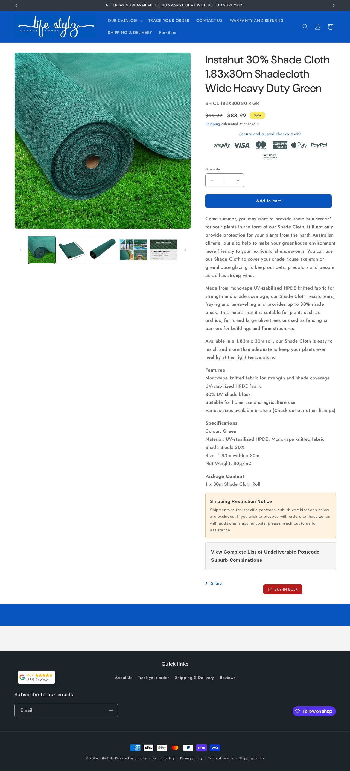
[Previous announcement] (16, 5)
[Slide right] (185, 250)
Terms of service (221, 758)
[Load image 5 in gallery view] (163, 250)
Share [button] (216, 583)
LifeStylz (107, 758)
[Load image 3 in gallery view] (102, 250)
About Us (123, 678)
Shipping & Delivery (194, 678)
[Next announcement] (334, 5)
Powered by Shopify (131, 758)
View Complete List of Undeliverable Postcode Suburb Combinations (265, 556)
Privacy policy (191, 758)
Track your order (153, 678)
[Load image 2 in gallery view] (72, 250)
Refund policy (163, 758)
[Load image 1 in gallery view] (42, 250)
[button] (124, 21)
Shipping (212, 123)
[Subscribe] (111, 710)
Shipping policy (251, 758)
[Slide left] (20, 250)
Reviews (227, 678)
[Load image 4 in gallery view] (133, 250)
